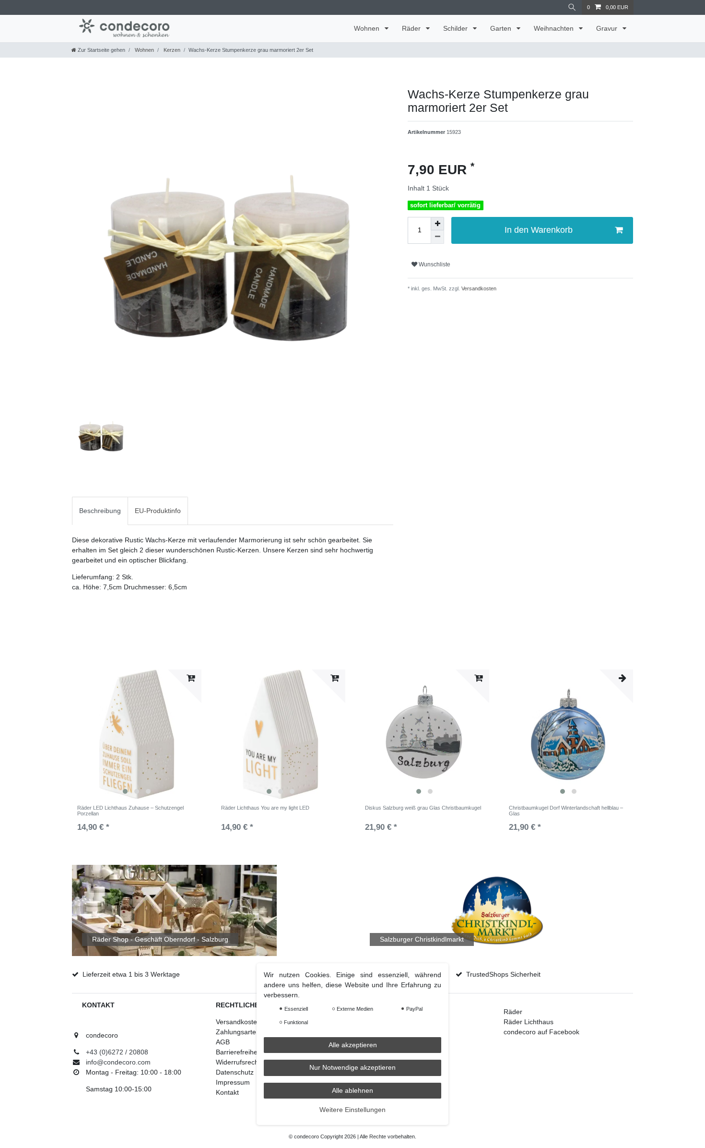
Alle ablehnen (352, 1090)
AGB (223, 1042)
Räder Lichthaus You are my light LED (265, 808)
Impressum (233, 1082)
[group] (136, 734)
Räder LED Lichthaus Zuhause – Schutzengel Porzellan (130, 810)
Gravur (607, 28)
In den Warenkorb (539, 230)
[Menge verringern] (437, 237)
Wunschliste (433, 264)
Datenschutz (235, 1072)
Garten (501, 28)
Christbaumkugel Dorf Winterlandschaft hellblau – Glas (566, 810)
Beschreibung (100, 510)
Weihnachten (555, 28)
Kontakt (227, 1092)
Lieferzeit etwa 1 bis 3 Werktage (131, 974)
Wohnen (367, 28)
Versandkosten (478, 288)
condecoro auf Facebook (541, 1032)
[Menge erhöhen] (437, 223)
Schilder (456, 28)
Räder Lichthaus (528, 1022)
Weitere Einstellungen (352, 1110)
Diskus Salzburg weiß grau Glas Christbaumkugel (423, 808)
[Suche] (572, 7)
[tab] (100, 511)
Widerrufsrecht (238, 1062)
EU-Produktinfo (158, 510)
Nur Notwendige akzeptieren (352, 1068)
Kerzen (171, 50)
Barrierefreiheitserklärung (254, 1052)
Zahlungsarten (238, 1032)
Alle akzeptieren (353, 1045)
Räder (412, 28)
